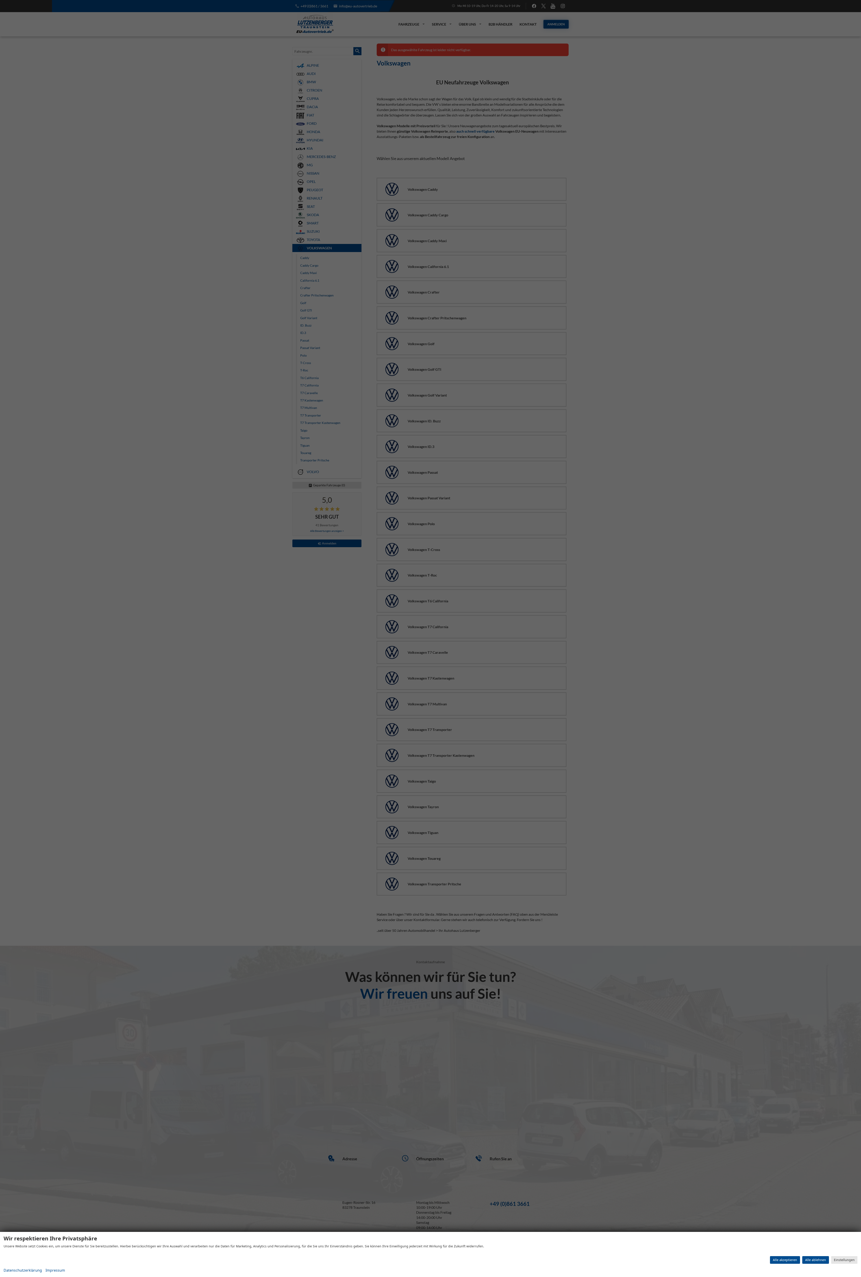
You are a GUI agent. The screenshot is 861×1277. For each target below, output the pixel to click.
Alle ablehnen (815, 1260)
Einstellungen (844, 1260)
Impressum (55, 1270)
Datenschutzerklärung (23, 1270)
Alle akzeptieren (785, 1260)
